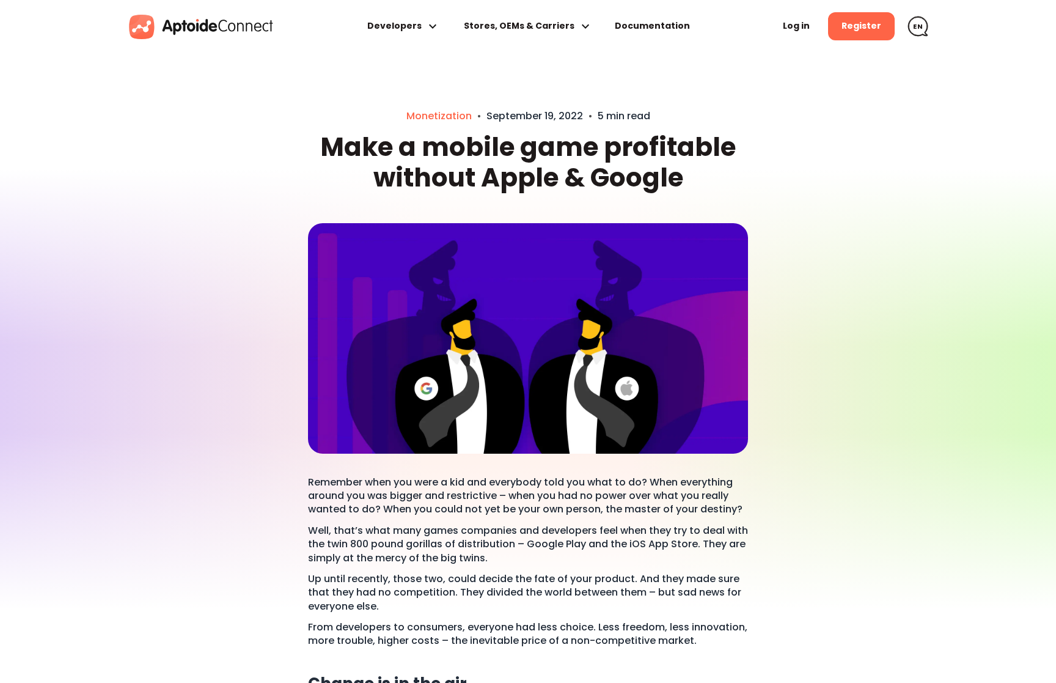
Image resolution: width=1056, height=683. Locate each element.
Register (861, 26)
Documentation (652, 26)
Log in (796, 26)
